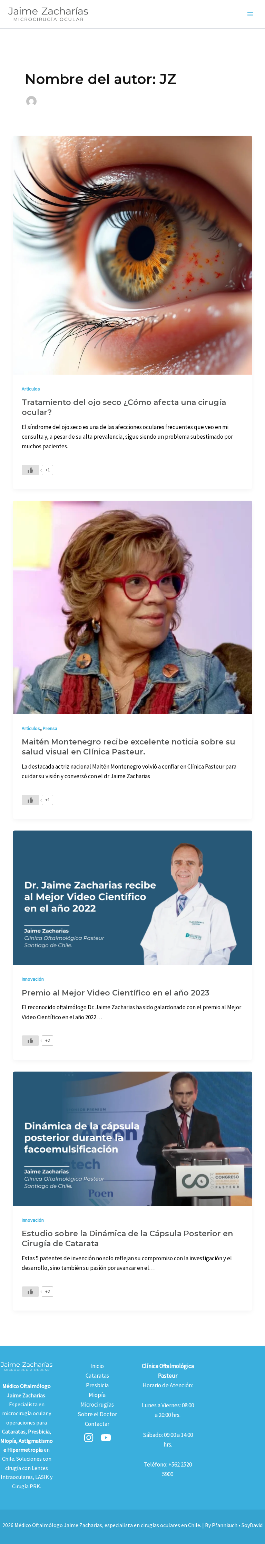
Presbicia (97, 1385)
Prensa (50, 728)
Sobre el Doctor (97, 1414)
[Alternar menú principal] (250, 14)
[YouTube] (106, 1437)
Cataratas (97, 1375)
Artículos (31, 389)
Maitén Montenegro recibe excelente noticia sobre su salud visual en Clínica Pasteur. (128, 747)
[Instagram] (89, 1437)
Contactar (97, 1424)
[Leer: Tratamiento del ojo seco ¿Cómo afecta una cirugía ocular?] (132, 254)
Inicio (97, 1366)
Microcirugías (97, 1404)
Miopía (97, 1395)
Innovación (33, 979)
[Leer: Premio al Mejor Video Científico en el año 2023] (132, 897)
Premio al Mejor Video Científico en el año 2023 (115, 993)
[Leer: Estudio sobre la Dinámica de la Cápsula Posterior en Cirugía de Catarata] (132, 1138)
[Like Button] (30, 470)
